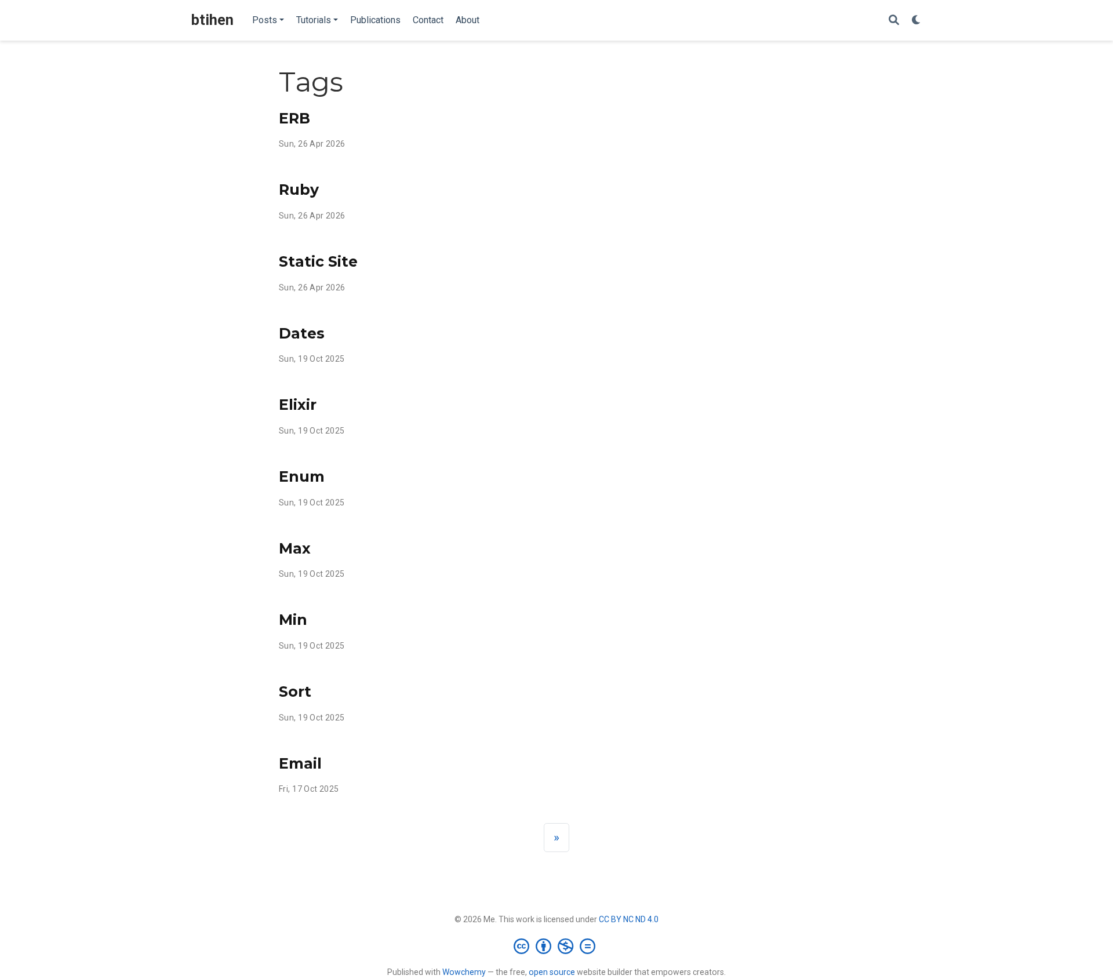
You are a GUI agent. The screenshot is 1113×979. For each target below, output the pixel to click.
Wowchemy (464, 972)
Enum (302, 476)
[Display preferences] (916, 20)
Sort (295, 691)
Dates (302, 333)
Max (295, 548)
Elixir (298, 404)
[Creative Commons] (557, 945)
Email (300, 763)
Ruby (299, 189)
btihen (212, 20)
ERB (294, 118)
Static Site (318, 261)
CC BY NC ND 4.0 (629, 919)
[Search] (894, 20)
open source (552, 972)
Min (293, 619)
